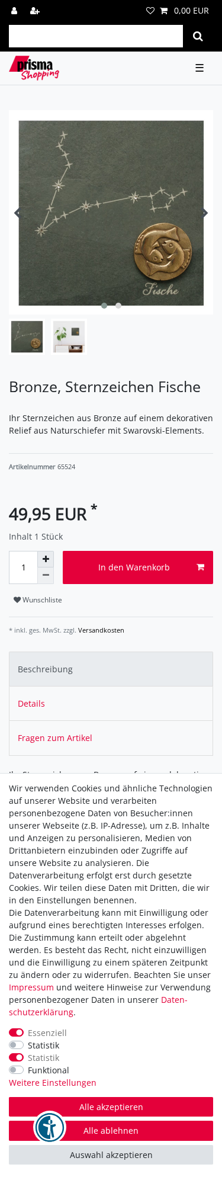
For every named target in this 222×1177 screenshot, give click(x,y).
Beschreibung (45, 669)
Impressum (31, 987)
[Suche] (198, 36)
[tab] (111, 669)
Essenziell (47, 1032)
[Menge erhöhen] (45, 559)
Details (31, 703)
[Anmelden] (15, 10)
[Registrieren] (36, 10)
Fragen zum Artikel (55, 737)
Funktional (48, 1070)
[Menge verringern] (45, 575)
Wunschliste (41, 600)
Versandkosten (100, 630)
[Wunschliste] (150, 10)
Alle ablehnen (111, 1130)
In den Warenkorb (134, 567)
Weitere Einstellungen (52, 1082)
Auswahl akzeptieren (111, 1154)
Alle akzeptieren (111, 1106)
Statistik (43, 1045)
